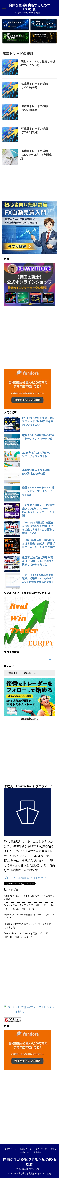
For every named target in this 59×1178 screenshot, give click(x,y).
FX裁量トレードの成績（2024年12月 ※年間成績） (36, 154)
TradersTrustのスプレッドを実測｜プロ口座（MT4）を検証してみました (26, 935)
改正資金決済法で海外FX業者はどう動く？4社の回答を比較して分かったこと (38, 561)
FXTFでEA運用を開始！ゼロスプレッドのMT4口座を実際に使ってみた (38, 421)
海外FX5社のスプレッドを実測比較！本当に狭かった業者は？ (29, 897)
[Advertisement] (29, 337)
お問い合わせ (25, 1149)
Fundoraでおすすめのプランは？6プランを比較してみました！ (29, 925)
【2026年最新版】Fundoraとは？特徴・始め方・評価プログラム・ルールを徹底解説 (38, 543)
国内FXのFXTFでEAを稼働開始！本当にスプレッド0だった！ (29, 916)
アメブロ (13, 889)
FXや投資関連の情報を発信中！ (29, 1169)
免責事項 (37, 1152)
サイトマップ (41, 1149)
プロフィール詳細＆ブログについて (26, 878)
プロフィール (10, 1149)
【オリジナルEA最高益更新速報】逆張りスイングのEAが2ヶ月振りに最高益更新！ (38, 578)
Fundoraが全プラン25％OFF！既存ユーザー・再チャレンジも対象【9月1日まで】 (29, 907)
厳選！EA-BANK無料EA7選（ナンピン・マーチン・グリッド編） (38, 491)
